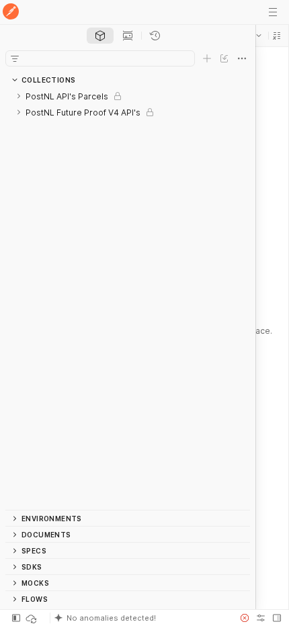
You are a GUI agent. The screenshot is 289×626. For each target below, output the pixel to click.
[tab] (100, 36)
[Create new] (207, 58)
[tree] (127, 299)
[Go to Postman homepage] (11, 12)
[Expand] (18, 96)
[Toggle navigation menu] (273, 12)
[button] (277, 35)
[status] (32, 618)
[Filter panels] (15, 58)
